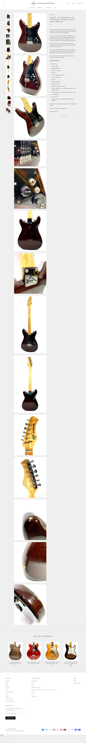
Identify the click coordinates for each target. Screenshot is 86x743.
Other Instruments (9, 692)
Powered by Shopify (19, 730)
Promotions (7, 681)
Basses (6, 685)
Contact (48, 7)
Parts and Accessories (10, 701)
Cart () (80, 3)
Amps (6, 694)
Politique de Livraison (35, 687)
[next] (81, 653)
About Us (40, 7)
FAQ (55, 7)
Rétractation (33, 696)
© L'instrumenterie (10, 729)
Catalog (32, 7)
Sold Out (63, 115)
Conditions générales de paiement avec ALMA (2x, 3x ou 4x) (44, 690)
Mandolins (7, 687)
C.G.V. (32, 683)
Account (68, 3)
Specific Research (9, 698)
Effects (6, 696)
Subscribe (10, 717)
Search (74, 3)
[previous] (4, 653)
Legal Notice (34, 681)
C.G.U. (32, 685)
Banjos (6, 690)
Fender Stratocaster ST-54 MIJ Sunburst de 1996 (70, 663)
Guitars (6, 683)
